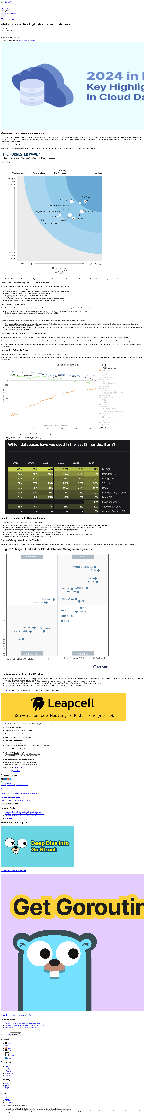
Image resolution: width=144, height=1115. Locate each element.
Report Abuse (9, 1102)
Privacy (7, 1099)
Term (6, 1097)
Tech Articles (9, 1075)
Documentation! (18, 767)
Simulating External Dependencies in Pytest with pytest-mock (24, 812)
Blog (9, 4)
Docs (2, 4)
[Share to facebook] (4, 779)
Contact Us (8, 1089)
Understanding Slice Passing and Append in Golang (21, 815)
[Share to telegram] (10, 779)
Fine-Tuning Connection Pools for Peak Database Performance (24, 814)
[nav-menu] (3, 15)
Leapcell (7, 690)
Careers (7, 1087)
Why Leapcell (9, 1073)
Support (7, 1070)
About (7, 1085)
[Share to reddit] (8, 779)
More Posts (8, 818)
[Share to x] (2, 779)
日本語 (21, 40)
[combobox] (5, 10)
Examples (8, 1071)
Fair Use (7, 1100)
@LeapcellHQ (15, 771)
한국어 (26, 40)
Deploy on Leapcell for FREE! (10, 803)
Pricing (6, 4)
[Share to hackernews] (15, 779)
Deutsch (34, 40)
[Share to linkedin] (6, 779)
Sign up (10, 13)
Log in (3, 13)
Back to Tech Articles (9, 19)
